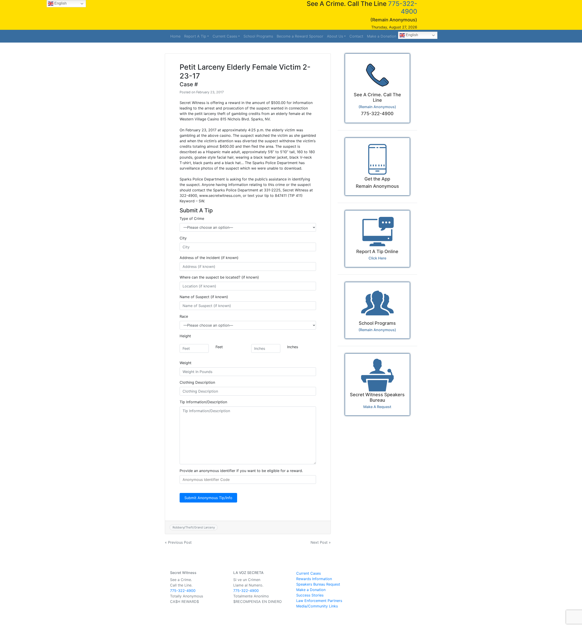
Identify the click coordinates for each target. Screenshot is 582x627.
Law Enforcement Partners (319, 600)
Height (185, 336)
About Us (335, 36)
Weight (185, 362)
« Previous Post (178, 542)
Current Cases (225, 36)
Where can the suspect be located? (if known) (219, 277)
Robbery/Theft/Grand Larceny (194, 527)
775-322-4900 (183, 590)
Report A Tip (195, 36)
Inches (292, 347)
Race (184, 316)
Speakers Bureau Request (318, 584)
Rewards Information (314, 578)
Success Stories (310, 595)
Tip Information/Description (203, 402)
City (183, 238)
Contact (356, 36)
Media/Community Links (317, 606)
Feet (219, 347)
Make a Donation (381, 36)
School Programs (258, 36)
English (411, 35)
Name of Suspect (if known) (204, 296)
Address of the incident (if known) (209, 257)
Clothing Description (197, 382)
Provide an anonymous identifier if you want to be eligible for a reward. (241, 470)
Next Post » (321, 542)
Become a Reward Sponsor (300, 36)
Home (175, 36)
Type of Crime (192, 218)
